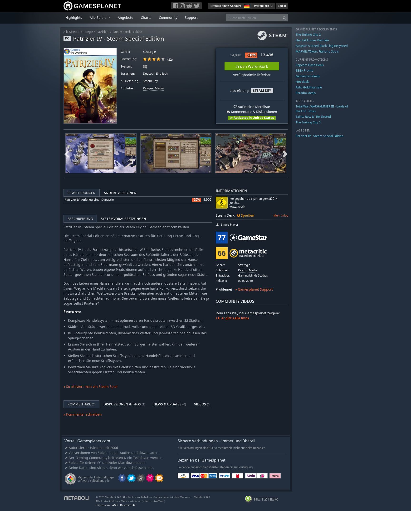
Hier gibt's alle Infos (233, 318)
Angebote (125, 17)
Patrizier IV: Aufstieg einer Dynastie (89, 200)
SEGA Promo (304, 70)
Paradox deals (306, 93)
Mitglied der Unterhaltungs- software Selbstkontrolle (96, 479)
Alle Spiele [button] (98, 17)
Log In (282, 6)
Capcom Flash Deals (310, 65)
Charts (146, 17)
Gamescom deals (308, 76)
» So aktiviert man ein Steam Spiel (90, 386)
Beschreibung (80, 218)
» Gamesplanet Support (254, 289)
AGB (114, 505)
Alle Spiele (70, 32)
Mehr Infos (281, 215)
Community (168, 17)
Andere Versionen (120, 192)
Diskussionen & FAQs (124, 404)
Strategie (87, 32)
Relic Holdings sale (309, 87)
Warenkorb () (263, 6)
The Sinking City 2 (308, 34)
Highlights (73, 17)
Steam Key (150, 81)
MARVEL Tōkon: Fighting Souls (317, 51)
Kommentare (81, 404)
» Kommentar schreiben (83, 414)
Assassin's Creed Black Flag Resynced (322, 46)
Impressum (103, 505)
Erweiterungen (82, 192)
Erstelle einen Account (225, 6)
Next (285, 153)
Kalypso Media (153, 88)
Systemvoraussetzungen (123, 218)
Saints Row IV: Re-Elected (313, 116)
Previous (66, 153)
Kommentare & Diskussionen (253, 111)
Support (191, 17)
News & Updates (169, 404)
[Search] (284, 17)
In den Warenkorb (251, 66)
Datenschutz (127, 505)
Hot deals (302, 81)
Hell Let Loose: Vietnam (312, 40)
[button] (246, 5)
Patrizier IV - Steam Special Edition (119, 32)
